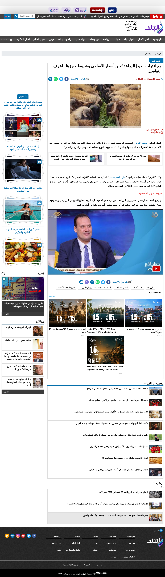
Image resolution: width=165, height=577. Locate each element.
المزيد (6, 314)
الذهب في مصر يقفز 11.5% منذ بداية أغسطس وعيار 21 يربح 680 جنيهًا (86, 16)
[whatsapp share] (56, 79)
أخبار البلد (129, 39)
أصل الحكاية (23, 39)
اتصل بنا (87, 565)
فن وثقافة (93, 39)
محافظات (112, 550)
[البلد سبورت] (97, 10)
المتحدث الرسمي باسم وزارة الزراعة (95, 287)
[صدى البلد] (154, 27)
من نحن (99, 565)
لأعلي (156, 530)
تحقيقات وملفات (128, 557)
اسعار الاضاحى (121, 287)
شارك (73, 79)
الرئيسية (157, 39)
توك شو (80, 39)
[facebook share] (66, 79)
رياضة (106, 39)
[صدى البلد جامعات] (80, 10)
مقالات (113, 557)
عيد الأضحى (137, 287)
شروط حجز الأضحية (66, 287)
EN (8, 16)
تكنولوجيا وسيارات (73, 550)
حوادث (116, 39)
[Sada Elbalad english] (53, 10)
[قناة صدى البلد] (112, 10)
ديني (51, 39)
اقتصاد (95, 550)
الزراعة (150, 287)
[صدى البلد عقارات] (66, 10)
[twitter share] (61, 79)
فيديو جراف (130, 550)
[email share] (50, 79)
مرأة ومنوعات (65, 39)
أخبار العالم (39, 39)
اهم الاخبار (143, 39)
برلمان (59, 550)
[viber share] (87, 282)
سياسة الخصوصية (70, 565)
